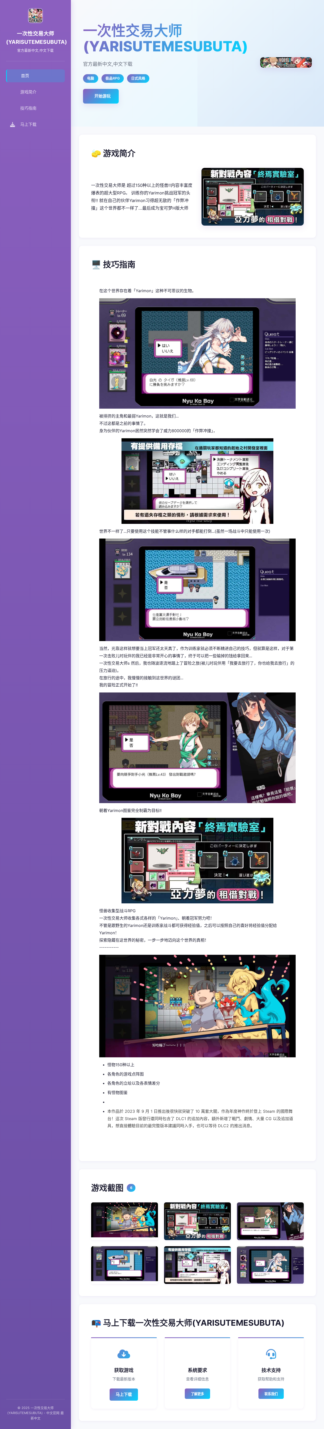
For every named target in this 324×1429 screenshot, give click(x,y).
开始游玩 (102, 95)
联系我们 (271, 1394)
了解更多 (197, 1394)
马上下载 (124, 1394)
